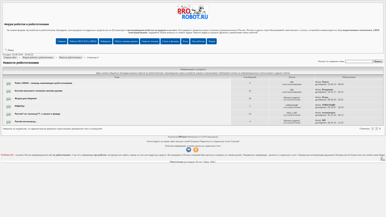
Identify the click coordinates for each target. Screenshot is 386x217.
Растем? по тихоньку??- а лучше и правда (37, 114)
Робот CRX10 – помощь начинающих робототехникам (43, 83)
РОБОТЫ (19, 106)
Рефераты (106, 41)
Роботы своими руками (126, 41)
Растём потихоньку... (26, 121)
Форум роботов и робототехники (26, 24)
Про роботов (198, 41)
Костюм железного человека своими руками (38, 91)
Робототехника (176, 162)
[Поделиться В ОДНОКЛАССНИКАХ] (195, 149)
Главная (62, 41)
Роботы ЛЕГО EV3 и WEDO (83, 41)
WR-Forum (182, 137)
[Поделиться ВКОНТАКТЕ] (188, 149)
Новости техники (150, 41)
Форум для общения (26, 98)
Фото (185, 41)
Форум (212, 41)
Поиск (11, 50)
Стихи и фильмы (170, 41)
